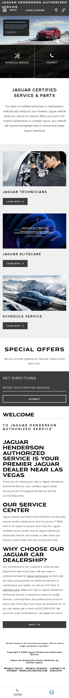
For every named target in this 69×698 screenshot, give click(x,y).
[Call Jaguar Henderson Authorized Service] (63, 10)
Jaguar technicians (37, 576)
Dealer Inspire (34, 662)
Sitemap (12, 670)
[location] (56, 10)
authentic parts (11, 589)
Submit (34, 399)
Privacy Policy (13, 668)
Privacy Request (36, 668)
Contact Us (57, 668)
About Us (34, 625)
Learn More (14, 202)
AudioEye (56, 670)
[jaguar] (34, 10)
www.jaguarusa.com (33, 670)
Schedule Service (17, 62)
